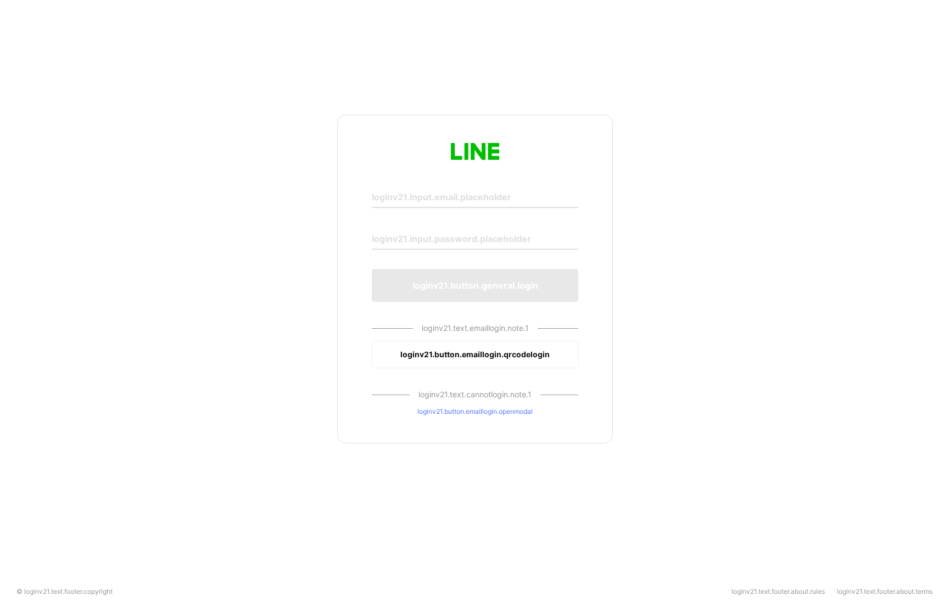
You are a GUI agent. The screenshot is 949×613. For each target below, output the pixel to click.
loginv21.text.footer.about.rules (778, 591)
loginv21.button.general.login (475, 285)
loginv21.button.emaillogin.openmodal (475, 411)
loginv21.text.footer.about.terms (885, 591)
